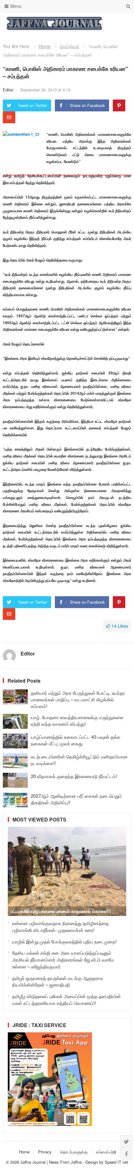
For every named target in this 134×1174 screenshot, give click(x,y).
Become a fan (122, 23)
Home (44, 46)
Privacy (45, 1152)
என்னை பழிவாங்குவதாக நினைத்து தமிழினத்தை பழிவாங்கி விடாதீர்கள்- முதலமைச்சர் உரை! (60, 926)
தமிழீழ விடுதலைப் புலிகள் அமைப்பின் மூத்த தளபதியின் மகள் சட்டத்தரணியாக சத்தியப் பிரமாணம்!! (66, 999)
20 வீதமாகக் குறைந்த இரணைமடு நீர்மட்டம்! (74, 776)
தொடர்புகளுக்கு (74, 1152)
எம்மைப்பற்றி (106, 1152)
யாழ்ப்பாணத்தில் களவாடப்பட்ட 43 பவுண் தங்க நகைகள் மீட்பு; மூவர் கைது (75, 740)
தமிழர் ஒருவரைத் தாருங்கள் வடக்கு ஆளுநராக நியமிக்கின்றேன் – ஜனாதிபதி (57, 981)
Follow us (101, 23)
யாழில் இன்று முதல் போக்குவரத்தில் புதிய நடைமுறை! (64, 941)
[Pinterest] (119, 105)
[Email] (9, 117)
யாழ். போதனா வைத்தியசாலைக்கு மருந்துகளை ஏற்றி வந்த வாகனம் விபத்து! (77, 720)
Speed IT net (116, 1162)
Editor (9, 90)
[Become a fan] (126, 1153)
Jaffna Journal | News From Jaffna (51, 1162)
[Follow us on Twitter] (126, 1141)
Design (92, 1162)
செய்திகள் (69, 46)
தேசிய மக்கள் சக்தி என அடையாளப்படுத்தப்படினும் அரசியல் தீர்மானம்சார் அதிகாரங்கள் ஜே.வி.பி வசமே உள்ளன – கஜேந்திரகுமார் (63, 959)
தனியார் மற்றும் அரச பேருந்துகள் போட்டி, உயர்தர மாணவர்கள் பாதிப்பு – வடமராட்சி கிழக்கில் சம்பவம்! (78, 699)
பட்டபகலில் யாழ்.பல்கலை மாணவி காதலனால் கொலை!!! (61, 911)
